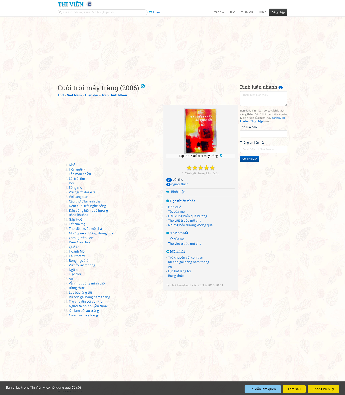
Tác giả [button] (219, 12)
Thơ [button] (232, 12)
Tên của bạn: (249, 127)
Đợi (71, 183)
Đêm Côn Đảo (79, 242)
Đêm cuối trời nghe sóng (87, 206)
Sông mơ (75, 187)
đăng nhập (256, 121)
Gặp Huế (75, 219)
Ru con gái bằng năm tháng (188, 262)
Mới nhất (177, 252)
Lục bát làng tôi (179, 271)
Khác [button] (262, 12)
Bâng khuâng (78, 215)
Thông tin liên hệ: (252, 142)
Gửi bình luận (249, 158)
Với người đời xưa (82, 192)
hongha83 (184, 285)
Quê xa (74, 247)
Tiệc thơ (75, 274)
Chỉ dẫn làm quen (263, 389)
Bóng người (77, 260)
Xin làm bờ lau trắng (84, 310)
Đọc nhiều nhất (182, 201)
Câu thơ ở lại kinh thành (87, 201)
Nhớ (72, 165)
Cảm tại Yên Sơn (81, 238)
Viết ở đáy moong (82, 265)
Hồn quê (174, 207)
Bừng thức (176, 276)
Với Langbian (78, 197)
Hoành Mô (77, 251)
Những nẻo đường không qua (190, 225)
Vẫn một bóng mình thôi (87, 283)
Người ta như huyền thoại (88, 306)
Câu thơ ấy (77, 256)
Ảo (170, 266)
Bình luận (178, 192)
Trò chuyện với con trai (185, 257)
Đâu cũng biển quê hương (187, 216)
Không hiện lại (323, 389)
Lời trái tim (77, 178)
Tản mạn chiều (80, 174)
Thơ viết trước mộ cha (184, 220)
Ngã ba (74, 270)
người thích (178, 184)
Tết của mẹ (176, 211)
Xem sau (294, 389)
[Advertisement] (172, 47)
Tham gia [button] (247, 12)
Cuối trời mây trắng (83, 315)
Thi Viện (70, 4)
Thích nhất (178, 233)
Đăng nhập (278, 12)
